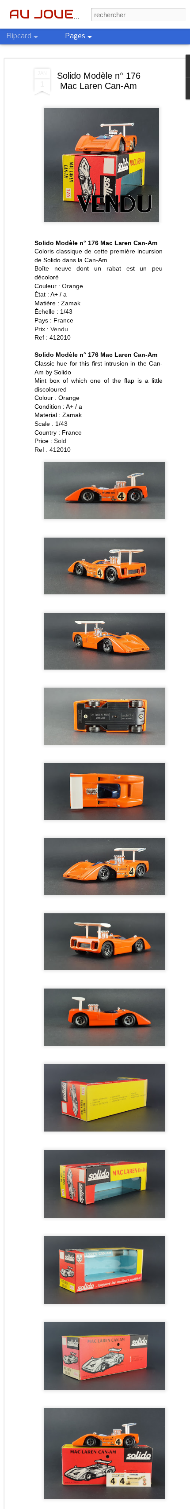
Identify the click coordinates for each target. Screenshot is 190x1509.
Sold (60, 440)
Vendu (59, 329)
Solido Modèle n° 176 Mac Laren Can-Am (99, 81)
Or (65, 285)
